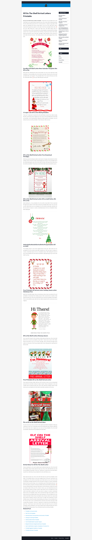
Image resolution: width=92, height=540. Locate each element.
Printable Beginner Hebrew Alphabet (64, 32)
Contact (60, 58)
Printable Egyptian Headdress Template (34, 528)
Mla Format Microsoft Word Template (64, 38)
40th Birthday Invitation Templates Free (63, 25)
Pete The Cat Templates (30, 513)
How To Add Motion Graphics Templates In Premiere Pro (37, 526)
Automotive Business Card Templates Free (63, 44)
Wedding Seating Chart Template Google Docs (63, 35)
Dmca (60, 56)
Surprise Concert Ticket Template (63, 41)
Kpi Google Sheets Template (62, 16)
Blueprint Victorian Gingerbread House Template (36, 524)
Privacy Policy (61, 60)
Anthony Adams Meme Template (32, 519)
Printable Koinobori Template (32, 530)
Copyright (60, 62)
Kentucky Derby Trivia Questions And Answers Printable (37, 515)
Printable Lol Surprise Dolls (31, 511)
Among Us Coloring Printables (32, 517)
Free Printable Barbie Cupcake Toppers (34, 521)
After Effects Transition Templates (63, 22)
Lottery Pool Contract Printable (63, 19)
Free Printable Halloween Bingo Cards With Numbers (63, 28)
